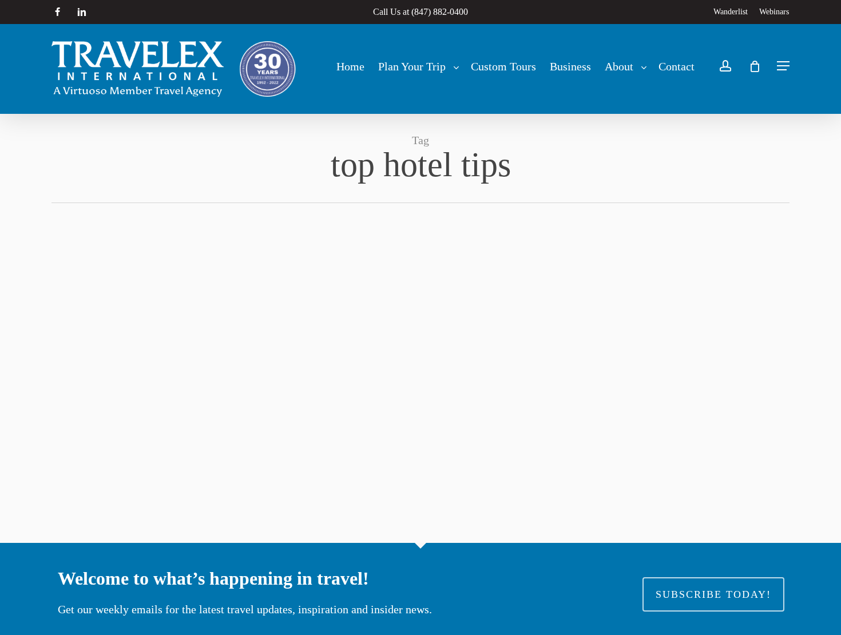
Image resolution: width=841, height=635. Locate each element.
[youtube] (107, 12)
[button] (783, 66)
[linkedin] (81, 12)
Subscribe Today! (713, 594)
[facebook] (57, 12)
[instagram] (131, 12)
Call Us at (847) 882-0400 (420, 12)
